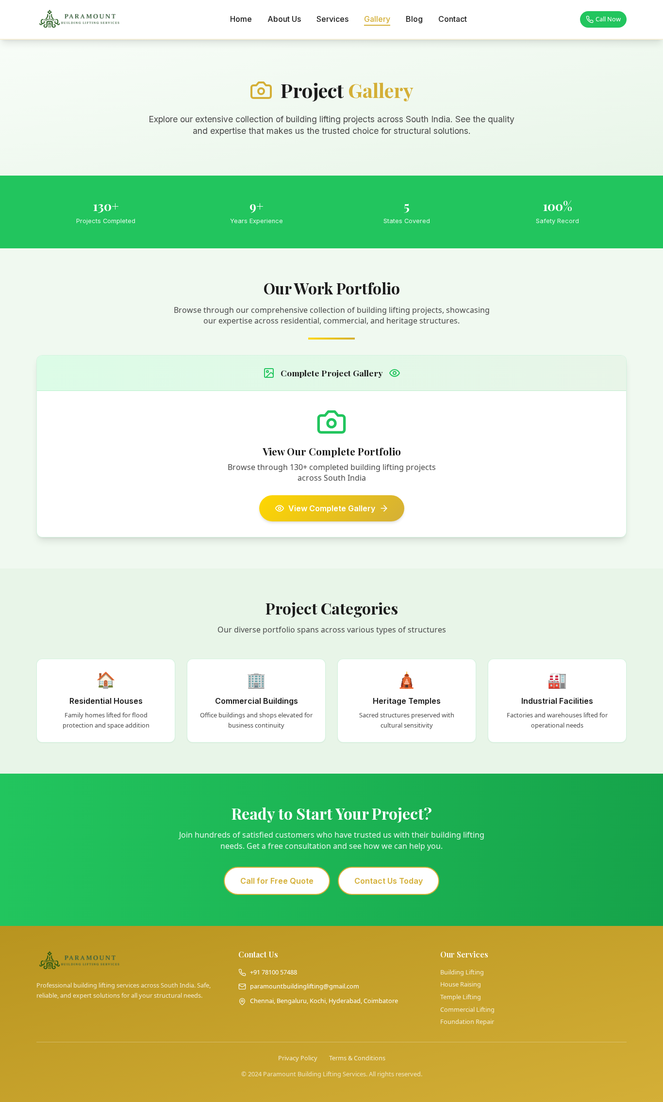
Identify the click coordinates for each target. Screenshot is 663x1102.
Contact (452, 19)
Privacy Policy (297, 1058)
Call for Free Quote (277, 881)
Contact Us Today (388, 881)
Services (332, 19)
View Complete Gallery (331, 508)
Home (241, 19)
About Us (284, 19)
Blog (414, 19)
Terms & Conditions (357, 1058)
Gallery (377, 19)
